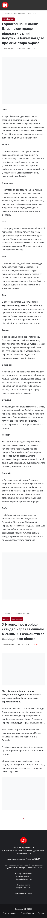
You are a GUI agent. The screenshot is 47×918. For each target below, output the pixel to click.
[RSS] (15, 898)
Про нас (41, 913)
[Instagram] (28, 898)
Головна (6, 14)
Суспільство (31, 14)
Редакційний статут (28, 913)
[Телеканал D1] (5, 5)
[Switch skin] (34, 6)
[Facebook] (18, 898)
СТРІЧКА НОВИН (18, 14)
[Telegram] (31, 898)
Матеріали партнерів (23, 893)
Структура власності (11, 913)
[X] (22, 898)
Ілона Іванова (9, 49)
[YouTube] (25, 898)
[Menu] (43, 6)
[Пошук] (39, 6)
